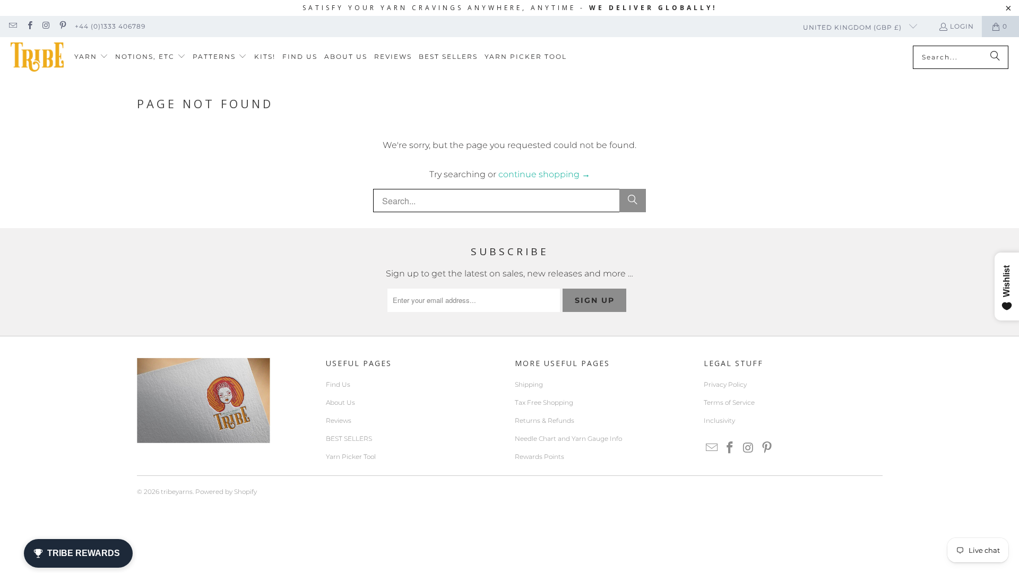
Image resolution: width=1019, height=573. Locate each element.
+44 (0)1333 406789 (110, 26)
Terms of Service (729, 402)
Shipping (529, 384)
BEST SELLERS (349, 438)
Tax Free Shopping (544, 402)
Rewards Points (539, 457)
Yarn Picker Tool (351, 457)
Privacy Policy (725, 384)
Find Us (338, 384)
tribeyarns (177, 492)
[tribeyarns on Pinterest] (62, 26)
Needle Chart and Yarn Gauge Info (568, 438)
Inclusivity (719, 420)
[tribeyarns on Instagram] (45, 26)
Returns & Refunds (544, 420)
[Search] (995, 57)
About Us (340, 402)
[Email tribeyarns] (12, 26)
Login (962, 26)
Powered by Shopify (226, 492)
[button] (91, 57)
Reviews (338, 420)
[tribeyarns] (37, 57)
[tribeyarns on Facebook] (28, 26)
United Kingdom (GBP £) (853, 27)
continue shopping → (544, 174)
